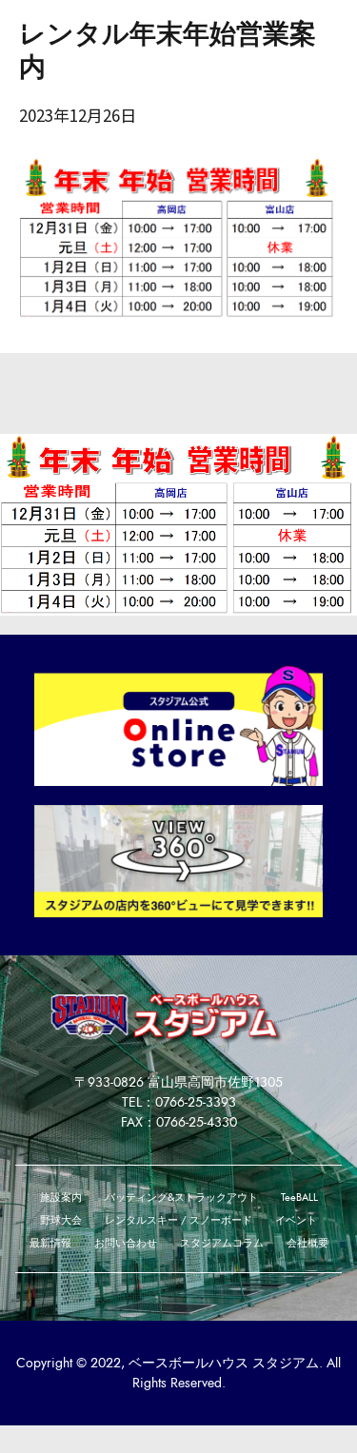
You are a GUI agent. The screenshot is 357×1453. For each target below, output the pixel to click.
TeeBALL (299, 1197)
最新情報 (50, 1242)
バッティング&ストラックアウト (181, 1197)
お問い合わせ (125, 1242)
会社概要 (307, 1242)
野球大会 (61, 1219)
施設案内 (61, 1197)
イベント (296, 1219)
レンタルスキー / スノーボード (178, 1219)
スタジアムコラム (222, 1242)
